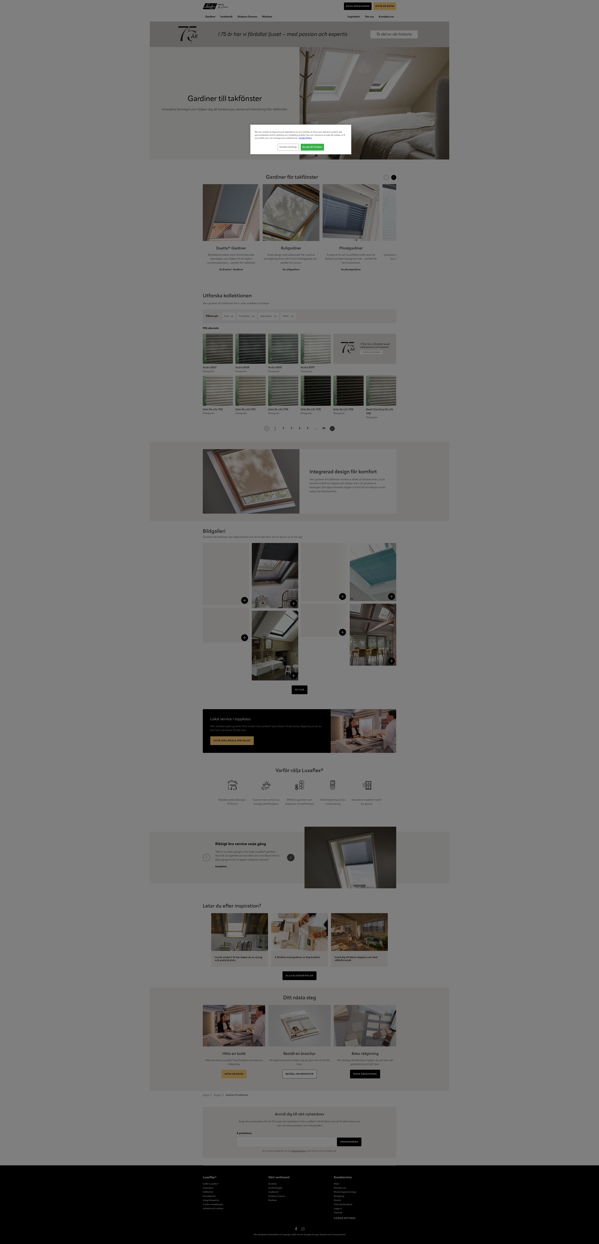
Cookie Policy (305, 138)
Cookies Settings (288, 147)
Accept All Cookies (312, 147)
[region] (300, 139)
